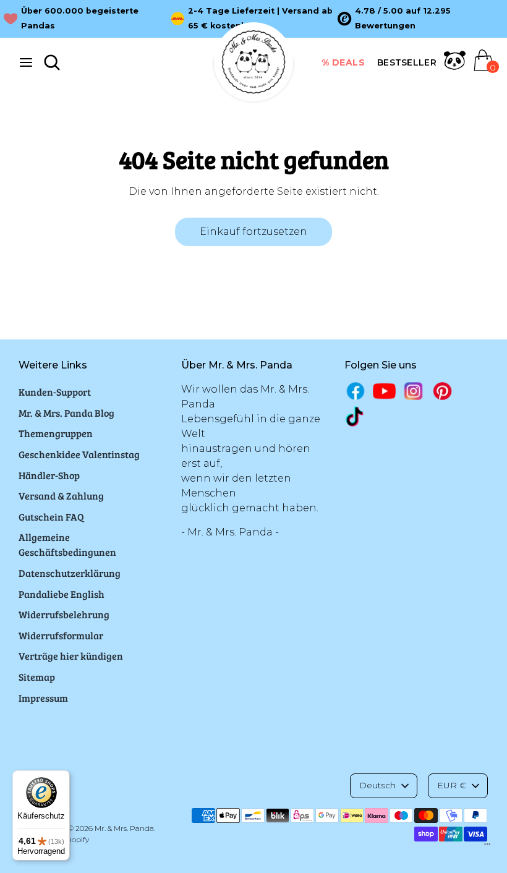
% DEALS (343, 62)
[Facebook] (355, 391)
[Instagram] (413, 391)
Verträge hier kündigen (71, 655)
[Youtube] (384, 391)
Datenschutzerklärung (70, 572)
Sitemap (37, 676)
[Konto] (455, 68)
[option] (421, 18)
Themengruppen (56, 433)
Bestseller (407, 62)
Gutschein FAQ (51, 516)
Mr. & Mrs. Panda (124, 828)
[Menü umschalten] (26, 62)
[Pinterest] (442, 391)
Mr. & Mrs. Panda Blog (66, 412)
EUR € (451, 785)
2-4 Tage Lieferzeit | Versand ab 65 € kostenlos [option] (260, 18)
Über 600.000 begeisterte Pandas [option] (79, 18)
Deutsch (377, 785)
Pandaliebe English (61, 593)
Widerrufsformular (61, 635)
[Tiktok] (355, 416)
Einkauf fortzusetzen (253, 231)
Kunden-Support (55, 391)
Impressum (43, 697)
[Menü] (487, 847)
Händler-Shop (49, 475)
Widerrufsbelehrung (64, 614)
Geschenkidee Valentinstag (79, 454)
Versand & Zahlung (61, 495)
